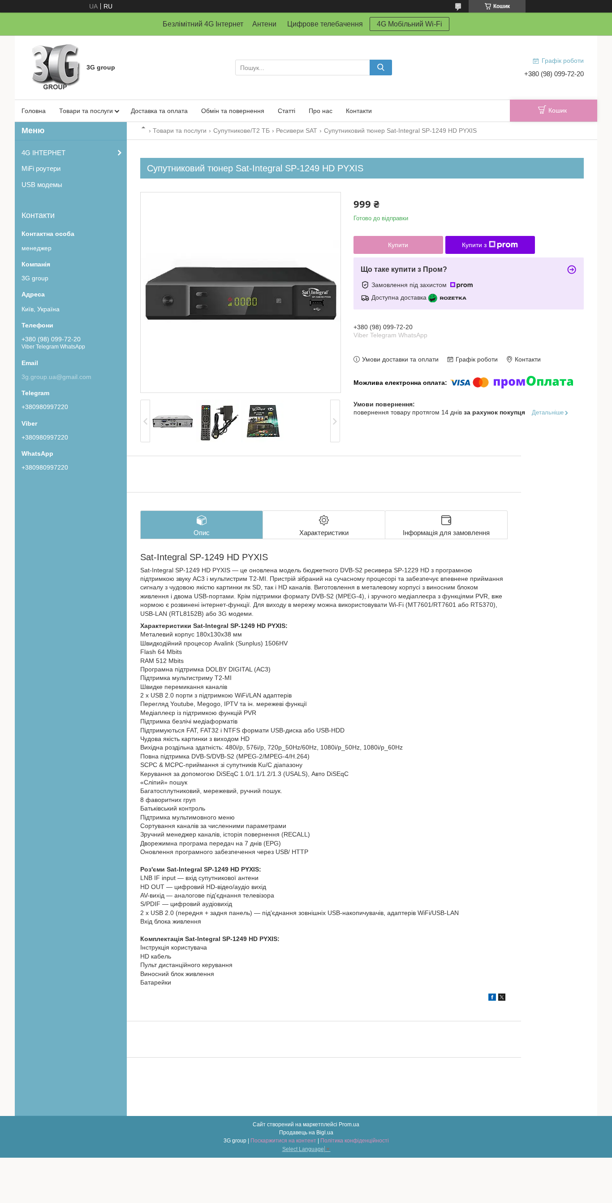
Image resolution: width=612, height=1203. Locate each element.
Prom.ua (349, 1124)
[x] (501, 998)
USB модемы (42, 184)
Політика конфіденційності (354, 1141)
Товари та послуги (86, 110)
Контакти (359, 110)
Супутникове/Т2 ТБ (241, 130)
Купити (398, 244)
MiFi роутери (41, 168)
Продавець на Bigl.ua (306, 1132)
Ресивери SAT (296, 130)
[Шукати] (381, 67)
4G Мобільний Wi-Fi (409, 24)
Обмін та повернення (232, 110)
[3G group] (55, 66)
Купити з (474, 244)
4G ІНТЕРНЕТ (43, 153)
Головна (34, 110)
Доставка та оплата (159, 110)
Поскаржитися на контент (283, 1141)
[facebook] (492, 998)
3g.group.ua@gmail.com (56, 376)
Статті (286, 110)
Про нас (320, 110)
